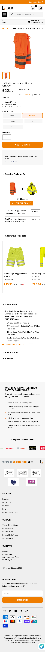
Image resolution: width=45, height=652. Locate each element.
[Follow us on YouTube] (15, 611)
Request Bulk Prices (10, 535)
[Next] (40, 267)
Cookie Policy (7, 531)
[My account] (40, 8)
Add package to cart (21, 203)
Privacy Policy (7, 528)
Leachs (27, 95)
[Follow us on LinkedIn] (21, 611)
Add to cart (22, 144)
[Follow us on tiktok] (26, 611)
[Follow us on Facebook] (4, 611)
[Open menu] (4, 14)
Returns (5, 509)
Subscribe (22, 600)
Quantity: (6, 132)
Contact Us (6, 502)
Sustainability (7, 538)
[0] (33, 8)
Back (6, 28)
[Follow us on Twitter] (10, 611)
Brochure (5, 499)
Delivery (5, 505)
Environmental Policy (10, 512)
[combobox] (26, 14)
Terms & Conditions (10, 525)
